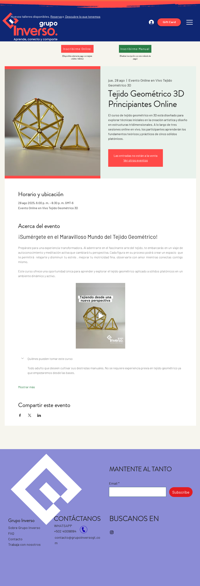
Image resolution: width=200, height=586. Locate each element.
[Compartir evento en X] (29, 415)
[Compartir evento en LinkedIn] (39, 415)
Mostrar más (26, 387)
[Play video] (100, 316)
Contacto (15, 539)
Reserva (56, 16)
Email (113, 483)
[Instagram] (111, 532)
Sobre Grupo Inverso (24, 527)
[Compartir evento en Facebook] (20, 415)
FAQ (11, 533)
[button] (189, 22)
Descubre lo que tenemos (82, 16)
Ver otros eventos (135, 160)
